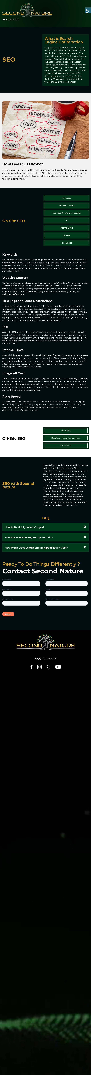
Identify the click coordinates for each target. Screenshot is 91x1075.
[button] (45, 527)
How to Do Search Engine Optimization (29, 537)
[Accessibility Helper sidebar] (88, 10)
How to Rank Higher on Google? (24, 527)
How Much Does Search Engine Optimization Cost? (36, 547)
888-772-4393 (10, 19)
